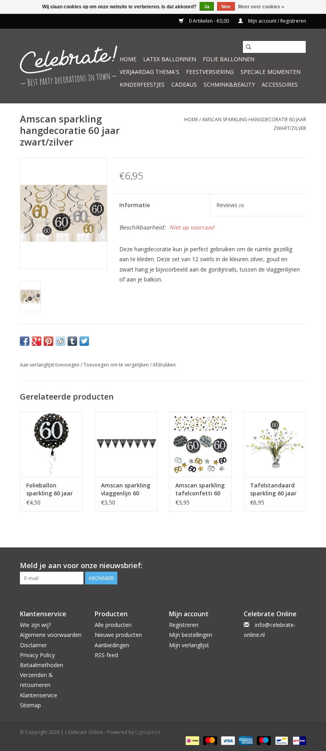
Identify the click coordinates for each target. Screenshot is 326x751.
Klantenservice (38, 695)
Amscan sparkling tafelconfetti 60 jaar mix (200, 489)
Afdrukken (164, 364)
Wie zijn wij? (35, 625)
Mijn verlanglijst (189, 645)
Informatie (134, 205)
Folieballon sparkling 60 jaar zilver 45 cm (49, 489)
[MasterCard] (209, 740)
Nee (226, 7)
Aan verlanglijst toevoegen (50, 364)
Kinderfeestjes (142, 84)
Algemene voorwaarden (51, 634)
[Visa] (227, 740)
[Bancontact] (280, 740)
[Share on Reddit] (60, 341)
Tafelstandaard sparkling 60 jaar (273, 489)
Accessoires (280, 84)
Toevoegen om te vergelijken (116, 364)
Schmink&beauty (229, 84)
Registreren (183, 625)
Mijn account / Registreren (276, 20)
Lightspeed (147, 732)
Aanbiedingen (112, 645)
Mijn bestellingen (190, 634)
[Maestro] (263, 740)
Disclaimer (33, 645)
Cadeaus (184, 84)
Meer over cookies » (261, 7)
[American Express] (245, 740)
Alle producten (113, 625)
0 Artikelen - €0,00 (209, 20)
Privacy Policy (37, 655)
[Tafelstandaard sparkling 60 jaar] (275, 444)
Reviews (230, 205)
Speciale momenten (271, 72)
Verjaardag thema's (149, 72)
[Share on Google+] (36, 341)
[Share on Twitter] (84, 341)
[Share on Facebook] (24, 341)
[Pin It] (48, 341)
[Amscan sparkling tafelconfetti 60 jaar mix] (200, 444)
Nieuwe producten (118, 634)
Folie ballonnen (228, 59)
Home (128, 59)
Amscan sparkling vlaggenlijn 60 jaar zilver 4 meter (125, 489)
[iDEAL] (191, 740)
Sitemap (30, 705)
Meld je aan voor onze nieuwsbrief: (81, 565)
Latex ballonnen (169, 59)
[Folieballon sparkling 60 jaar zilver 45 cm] (51, 444)
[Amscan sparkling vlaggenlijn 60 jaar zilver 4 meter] (126, 444)
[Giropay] (298, 740)
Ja (207, 7)
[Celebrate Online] (68, 66)
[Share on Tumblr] (72, 341)
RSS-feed (106, 655)
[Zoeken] (248, 47)
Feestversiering (210, 72)
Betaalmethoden (41, 665)
